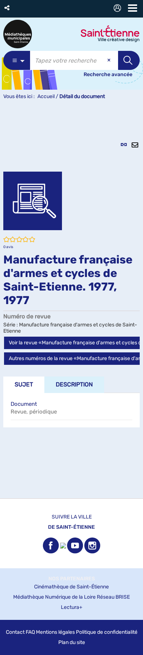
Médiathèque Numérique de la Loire (54, 597)
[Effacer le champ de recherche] (109, 60)
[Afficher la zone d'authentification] (119, 9)
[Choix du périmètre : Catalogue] (16, 60)
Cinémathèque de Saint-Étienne (71, 587)
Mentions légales (55, 632)
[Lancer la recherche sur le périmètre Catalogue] (129, 60)
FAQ (30, 632)
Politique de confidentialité (107, 632)
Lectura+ (71, 607)
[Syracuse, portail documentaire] (17, 34)
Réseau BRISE (113, 597)
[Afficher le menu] (133, 8)
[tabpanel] (71, 303)
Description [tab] (74, 384)
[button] (7, 8)
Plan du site (71, 642)
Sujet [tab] (24, 384)
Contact (15, 632)
